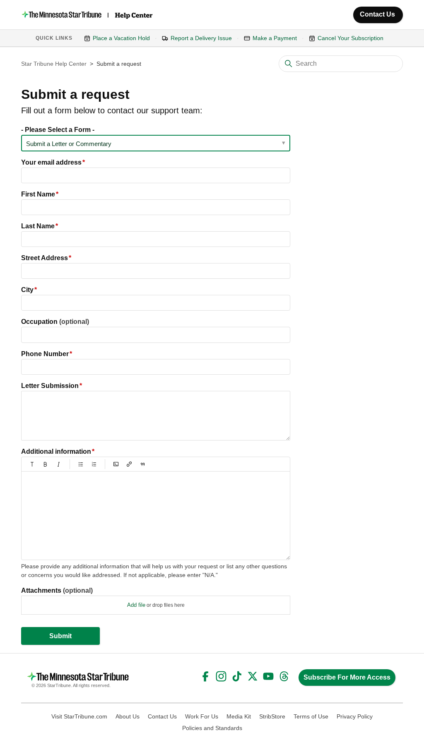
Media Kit (238, 716)
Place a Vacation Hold (121, 38)
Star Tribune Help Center (54, 63)
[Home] (87, 14)
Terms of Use (311, 716)
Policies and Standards (212, 728)
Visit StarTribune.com (79, 716)
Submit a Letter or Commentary (68, 143)
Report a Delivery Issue (201, 38)
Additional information (56, 451)
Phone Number (45, 353)
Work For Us (201, 716)
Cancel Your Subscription (350, 38)
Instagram (221, 676)
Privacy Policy (355, 716)
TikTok (237, 676)
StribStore (272, 716)
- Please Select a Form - (57, 129)
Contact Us (377, 14)
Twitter (252, 676)
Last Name (38, 226)
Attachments (57, 590)
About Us (128, 716)
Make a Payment (275, 38)
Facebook (205, 676)
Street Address (44, 257)
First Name (38, 194)
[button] (32, 464)
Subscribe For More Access (347, 677)
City (27, 289)
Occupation (55, 321)
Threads (284, 676)
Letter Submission (50, 385)
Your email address (51, 162)
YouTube (268, 676)
